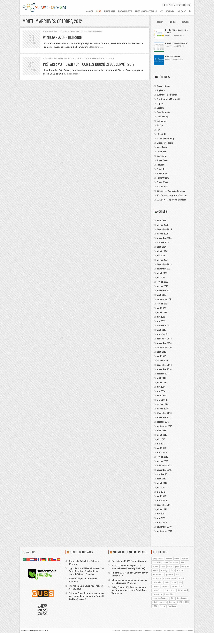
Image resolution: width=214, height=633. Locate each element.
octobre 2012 (163, 474)
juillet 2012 (162, 483)
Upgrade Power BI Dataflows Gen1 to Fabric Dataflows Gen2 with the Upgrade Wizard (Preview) (86, 571)
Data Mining (162, 116)
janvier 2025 (162, 234)
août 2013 (161, 430)
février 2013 (162, 457)
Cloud (165, 563)
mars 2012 (162, 500)
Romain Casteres (80, 31)
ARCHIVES (170, 11)
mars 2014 (162, 400)
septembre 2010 (164, 531)
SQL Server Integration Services (172, 195)
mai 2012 (161, 492)
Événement (162, 121)
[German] (43, 559)
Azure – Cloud (163, 86)
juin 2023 (161, 277)
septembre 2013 (164, 426)
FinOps (160, 125)
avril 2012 (161, 496)
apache (169, 559)
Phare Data (109, 11)
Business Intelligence (67, 58)
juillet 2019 (162, 312)
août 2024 (161, 247)
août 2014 (161, 378)
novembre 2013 (164, 417)
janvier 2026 (162, 225)
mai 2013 (161, 444)
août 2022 (161, 295)
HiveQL (180, 571)
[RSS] (189, 5)
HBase (155, 571)
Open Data (161, 156)
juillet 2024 (162, 251)
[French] (39, 559)
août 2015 (161, 352)
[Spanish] (58, 559)
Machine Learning (165, 138)
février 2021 (162, 304)
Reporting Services (160, 598)
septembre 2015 (164, 347)
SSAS (179, 602)
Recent (159, 22)
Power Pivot (162, 173)
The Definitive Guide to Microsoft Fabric (178, 631)
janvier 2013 (162, 461)
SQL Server (81, 58)
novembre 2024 (164, 238)
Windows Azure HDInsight (63, 37)
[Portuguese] (51, 559)
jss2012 (169, 575)
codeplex (174, 563)
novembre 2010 (164, 527)
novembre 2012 (164, 470)
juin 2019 (161, 317)
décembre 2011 (164, 505)
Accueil (89, 11)
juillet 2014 (162, 382)
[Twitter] (179, 5)
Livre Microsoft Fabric (146, 11)
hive (173, 571)
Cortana (160, 108)
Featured (185, 22)
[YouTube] (184, 5)
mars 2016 (162, 334)
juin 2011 (161, 514)
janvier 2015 (162, 360)
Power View (162, 182)
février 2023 (162, 282)
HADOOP (185, 567)
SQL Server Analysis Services (171, 191)
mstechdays (157, 582)
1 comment (110, 58)
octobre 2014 (163, 374)
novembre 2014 (164, 369)
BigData (185, 559)
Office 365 (161, 151)
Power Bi (165, 586)
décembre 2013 (164, 413)
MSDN (181, 578)
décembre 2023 (164, 264)
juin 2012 (161, 487)
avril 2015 (161, 356)
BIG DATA (156, 563)
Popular (172, 22)
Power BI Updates (81, 552)
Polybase (161, 165)
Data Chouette (125, 11)
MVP (167, 582)
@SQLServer (157, 559)
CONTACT (181, 11)
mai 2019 (161, 321)
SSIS (187, 602)
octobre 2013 (163, 422)
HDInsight (161, 134)
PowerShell (183, 590)
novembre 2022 (164, 290)
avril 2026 (161, 220)
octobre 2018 (163, 325)
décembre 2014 (164, 365)
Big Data (66, 31)
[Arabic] (24, 559)
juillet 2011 (162, 509)
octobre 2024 (163, 242)
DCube (155, 567)
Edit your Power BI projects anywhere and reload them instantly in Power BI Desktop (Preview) (86, 596)
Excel (162, 567)
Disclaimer (116, 631)
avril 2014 (161, 395)
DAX (182, 563)
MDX (177, 575)
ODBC (174, 582)
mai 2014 (161, 391)
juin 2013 (161, 439)
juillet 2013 (162, 435)
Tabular (163, 606)
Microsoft (156, 578)
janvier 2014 (162, 409)
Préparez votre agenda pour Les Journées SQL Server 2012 (89, 64)
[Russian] (55, 559)
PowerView (157, 594)
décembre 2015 (164, 339)
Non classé (162, 147)
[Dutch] (32, 559)
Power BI (161, 169)
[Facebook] (164, 5)
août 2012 (161, 479)
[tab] (160, 22)
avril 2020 (161, 308)
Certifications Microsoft (168, 99)
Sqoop (172, 602)
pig (180, 582)
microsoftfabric (169, 578)
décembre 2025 (164, 229)
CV (161, 11)
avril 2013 (161, 448)
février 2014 (162, 404)
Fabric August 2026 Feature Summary (130, 561)
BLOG (98, 11)
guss (177, 567)
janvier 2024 (162, 260)
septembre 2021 (164, 299)
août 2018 (161, 330)
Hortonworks (158, 575)
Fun (158, 130)
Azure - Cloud (56, 31)
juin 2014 (161, 387)
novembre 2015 (164, 343)
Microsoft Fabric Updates (130, 552)
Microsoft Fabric (165, 143)
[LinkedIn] (174, 5)
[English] (36, 559)
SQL (173, 598)
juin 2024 (161, 255)
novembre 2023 (164, 269)
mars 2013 (162, 452)
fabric (169, 567)
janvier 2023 (162, 286)
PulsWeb (38, 631)
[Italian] (47, 559)
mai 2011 (161, 518)
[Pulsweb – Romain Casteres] (44, 7)
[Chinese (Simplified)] (28, 559)
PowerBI (155, 586)
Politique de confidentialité (132, 631)
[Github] (169, 5)
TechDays (172, 606)
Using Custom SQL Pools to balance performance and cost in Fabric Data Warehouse (129, 590)
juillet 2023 (162, 273)
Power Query (163, 178)
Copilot (160, 103)
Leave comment (95, 31)
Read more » (96, 47)
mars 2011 (162, 522)
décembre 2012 (164, 465)
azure (176, 559)
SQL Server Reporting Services (171, 200)
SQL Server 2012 (159, 602)
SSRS (154, 606)
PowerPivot (157, 590)
